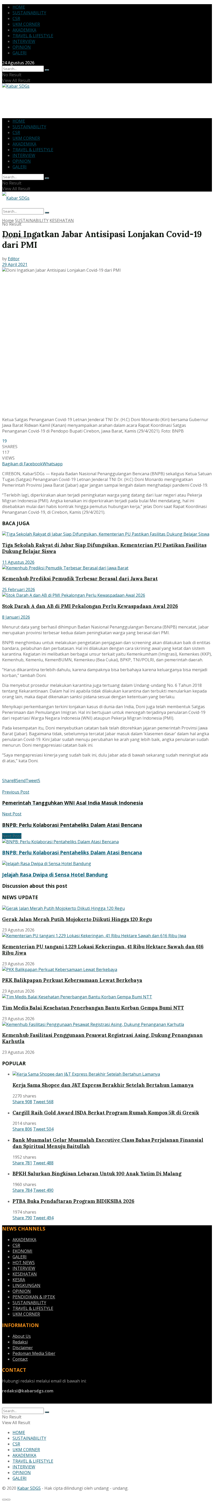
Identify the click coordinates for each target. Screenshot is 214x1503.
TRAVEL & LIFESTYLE (33, 36)
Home (8, 220)
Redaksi (20, 1342)
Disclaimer (23, 1347)
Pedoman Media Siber (34, 1353)
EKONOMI (22, 1251)
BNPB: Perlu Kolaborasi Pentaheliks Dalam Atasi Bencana (72, 852)
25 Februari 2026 (18, 589)
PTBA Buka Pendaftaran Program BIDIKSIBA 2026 (73, 1201)
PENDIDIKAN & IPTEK (34, 1297)
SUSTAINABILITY (29, 13)
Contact (20, 1359)
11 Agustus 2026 (18, 562)
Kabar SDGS (29, 1488)
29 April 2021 (14, 264)
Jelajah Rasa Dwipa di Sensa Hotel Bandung (55, 874)
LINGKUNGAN (26, 1285)
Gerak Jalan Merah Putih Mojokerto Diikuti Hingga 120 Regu (77, 919)
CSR (16, 18)
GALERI (20, 53)
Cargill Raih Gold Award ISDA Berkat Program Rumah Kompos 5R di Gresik (106, 1112)
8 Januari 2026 (16, 617)
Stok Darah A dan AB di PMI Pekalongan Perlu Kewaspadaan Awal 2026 (90, 606)
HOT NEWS (24, 1262)
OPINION (22, 47)
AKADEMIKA (24, 30)
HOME (19, 7)
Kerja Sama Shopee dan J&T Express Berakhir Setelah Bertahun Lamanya (103, 1085)
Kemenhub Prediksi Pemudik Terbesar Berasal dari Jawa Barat (80, 578)
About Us (22, 1336)
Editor (14, 259)
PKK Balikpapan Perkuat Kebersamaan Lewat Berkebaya (72, 980)
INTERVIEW (24, 41)
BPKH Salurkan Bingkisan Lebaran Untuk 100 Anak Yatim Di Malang (97, 1173)
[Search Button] (47, 70)
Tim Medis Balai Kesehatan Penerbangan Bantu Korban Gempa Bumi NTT (93, 1008)
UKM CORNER (26, 24)
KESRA (19, 1280)
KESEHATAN (62, 220)
